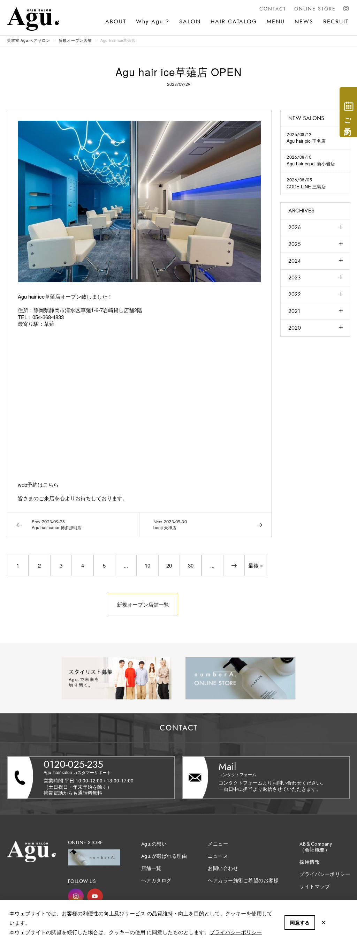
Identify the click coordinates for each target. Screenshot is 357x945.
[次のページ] (234, 565)
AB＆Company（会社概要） (315, 847)
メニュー (218, 844)
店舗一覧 (151, 868)
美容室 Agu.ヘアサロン (28, 40)
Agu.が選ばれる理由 (164, 856)
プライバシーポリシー (236, 932)
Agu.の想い (154, 844)
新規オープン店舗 (75, 40)
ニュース (218, 856)
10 (147, 565)
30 (190, 565)
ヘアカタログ (156, 880)
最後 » (255, 565)
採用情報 (309, 862)
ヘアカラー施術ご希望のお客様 (243, 880)
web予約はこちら (38, 484)
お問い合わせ (223, 868)
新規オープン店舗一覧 (143, 604)
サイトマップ (314, 886)
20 (169, 565)
